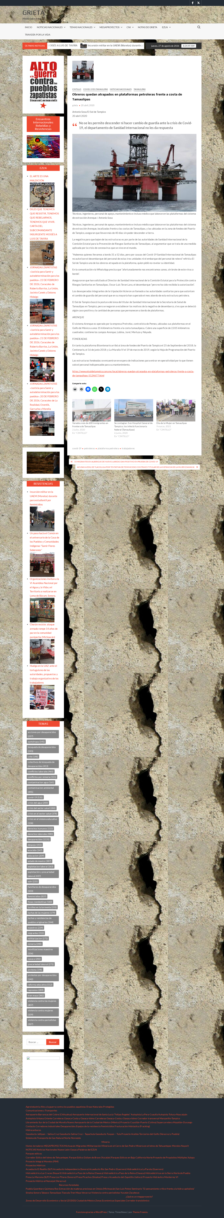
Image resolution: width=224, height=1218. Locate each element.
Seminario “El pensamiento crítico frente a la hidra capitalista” (163, 1188)
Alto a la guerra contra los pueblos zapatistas (63, 1106)
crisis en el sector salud (42, 813)
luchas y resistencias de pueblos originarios (40, 920)
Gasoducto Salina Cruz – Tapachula (77, 1134)
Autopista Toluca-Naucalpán (172, 1114)
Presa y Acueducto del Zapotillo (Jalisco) (122, 1177)
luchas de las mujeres (41, 912)
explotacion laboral (40, 866)
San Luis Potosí (123, 1188)
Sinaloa (29, 1192)
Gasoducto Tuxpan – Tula (108, 1134)
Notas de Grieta (147, 27)
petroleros (89, 448)
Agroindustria (33, 1106)
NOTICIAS (31, 1149)
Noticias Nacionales (47, 1149)
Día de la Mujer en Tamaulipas (171, 423)
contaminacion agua (41, 782)
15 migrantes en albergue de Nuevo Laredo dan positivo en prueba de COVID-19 (116, 461)
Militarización (94, 1145)
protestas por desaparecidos (42, 977)
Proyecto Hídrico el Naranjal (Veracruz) (46, 1181)
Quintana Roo (51, 1188)
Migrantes (81, 1145)
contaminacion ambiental (41, 789)
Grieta (33, 12)
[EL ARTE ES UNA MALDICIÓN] (42, 194)
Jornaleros (37, 1145)
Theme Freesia (140, 1212)
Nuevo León (64, 1149)
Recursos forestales (69, 1184)
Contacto (30, 1126)
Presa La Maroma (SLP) (37, 1177)
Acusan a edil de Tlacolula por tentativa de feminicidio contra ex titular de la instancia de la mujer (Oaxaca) (135, 467)
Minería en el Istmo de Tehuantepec (154, 1145)
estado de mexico (39, 861)
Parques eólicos (34, 1153)
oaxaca (34, 958)
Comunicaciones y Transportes (41, 1110)
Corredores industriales (48, 1126)
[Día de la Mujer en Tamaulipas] (175, 410)
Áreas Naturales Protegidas (100, 1106)
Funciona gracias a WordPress (91, 1212)
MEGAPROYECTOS (109, 27)
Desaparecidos (68, 1126)
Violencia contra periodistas (105, 1192)
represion (35, 990)
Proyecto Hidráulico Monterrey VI (160, 1177)
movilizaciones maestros (40, 951)
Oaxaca (74, 1149)
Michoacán (69, 1145)
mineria (34, 943)
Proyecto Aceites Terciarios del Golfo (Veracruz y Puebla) (150, 1134)
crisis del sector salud (41, 808)
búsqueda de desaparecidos (42, 749)
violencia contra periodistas (42, 1022)
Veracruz (86, 1192)
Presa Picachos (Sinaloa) (88, 1177)
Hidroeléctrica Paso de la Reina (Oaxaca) (82, 1173)
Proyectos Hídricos (35, 1165)
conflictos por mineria (42, 777)
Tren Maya (76, 1192)
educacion (36, 855)
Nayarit (185, 1145)
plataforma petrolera (108, 448)
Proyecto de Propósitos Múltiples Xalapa (173, 1157)
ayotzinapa (36, 741)
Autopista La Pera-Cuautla (144, 1114)
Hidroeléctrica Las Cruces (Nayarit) (44, 1173)
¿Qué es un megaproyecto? (139, 1196)
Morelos (176, 1145)
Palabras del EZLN (87, 1149)
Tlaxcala (66, 1192)
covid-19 (76, 448)
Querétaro (38, 1188)
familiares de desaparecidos (42, 888)
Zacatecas (134, 1192)
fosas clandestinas (40, 901)
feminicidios (37, 896)
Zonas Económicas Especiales (110, 1200)
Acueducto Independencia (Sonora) (71, 1169)
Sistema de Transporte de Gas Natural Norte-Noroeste (53, 1138)
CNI (129, 27)
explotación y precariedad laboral (41, 873)
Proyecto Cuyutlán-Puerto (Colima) (138, 1122)
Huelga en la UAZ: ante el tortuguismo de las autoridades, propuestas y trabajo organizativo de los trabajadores (44, 674)
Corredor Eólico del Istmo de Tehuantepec (47, 1157)
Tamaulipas (139, 89)
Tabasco (45, 1192)
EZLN (165, 27)
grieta (75, 105)
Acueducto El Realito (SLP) (39, 1169)
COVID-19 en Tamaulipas (95, 89)
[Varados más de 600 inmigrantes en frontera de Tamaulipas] (91, 410)
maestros (35, 927)
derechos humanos (40, 828)
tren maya (36, 995)
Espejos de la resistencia (88, 1126)
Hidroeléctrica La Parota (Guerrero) (145, 1169)
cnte (33, 756)
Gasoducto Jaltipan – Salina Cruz (42, 1134)
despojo (35, 844)
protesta (35, 969)
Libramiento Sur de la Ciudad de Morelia (46, 1122)
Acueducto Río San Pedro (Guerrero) (107, 1169)
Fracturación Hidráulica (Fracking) (132, 1126)
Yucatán (125, 1192)
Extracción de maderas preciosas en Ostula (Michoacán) (87, 1188)
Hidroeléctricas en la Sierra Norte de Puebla (167, 1173)
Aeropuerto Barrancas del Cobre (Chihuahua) (49, 1114)
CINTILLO (76, 89)
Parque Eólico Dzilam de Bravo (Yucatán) (90, 1157)
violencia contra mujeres (40, 1012)
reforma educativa (40, 984)
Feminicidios (107, 1126)
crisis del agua (38, 802)
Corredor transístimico (137, 1200)
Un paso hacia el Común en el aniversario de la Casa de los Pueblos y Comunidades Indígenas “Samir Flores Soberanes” (44, 541)
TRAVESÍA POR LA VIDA (37, 34)
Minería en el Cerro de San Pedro (118, 1145)
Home (29, 1145)
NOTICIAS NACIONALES (49, 27)
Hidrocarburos (33, 1130)
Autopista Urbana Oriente (39, 1118)
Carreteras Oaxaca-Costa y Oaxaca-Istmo (74, 1118)
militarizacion (38, 938)
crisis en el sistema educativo (42, 821)
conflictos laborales (40, 771)
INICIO (28, 27)
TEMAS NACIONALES (81, 27)
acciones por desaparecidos (42, 734)
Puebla (29, 1188)
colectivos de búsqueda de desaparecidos (41, 764)
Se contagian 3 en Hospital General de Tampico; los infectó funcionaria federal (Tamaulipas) (133, 426)
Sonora (37, 1192)
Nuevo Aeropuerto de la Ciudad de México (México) (93, 1122)
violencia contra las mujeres (42, 1002)
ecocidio (35, 850)
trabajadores (128, 448)
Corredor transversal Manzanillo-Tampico (159, 1118)
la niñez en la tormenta (42, 907)
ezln (33, 881)
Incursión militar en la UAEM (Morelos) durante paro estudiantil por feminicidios (54, 45)
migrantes (36, 933)
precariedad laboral (41, 964)
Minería (106, 1141)
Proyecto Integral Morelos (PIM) (42, 1161)
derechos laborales (40, 834)
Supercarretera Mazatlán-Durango (174, 1122)
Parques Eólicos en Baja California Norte (132, 1157)
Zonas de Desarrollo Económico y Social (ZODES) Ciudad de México (60, 1200)
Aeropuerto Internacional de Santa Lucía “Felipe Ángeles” (101, 1114)
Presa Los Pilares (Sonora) (63, 1177)
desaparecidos (39, 839)
